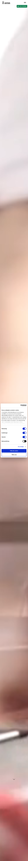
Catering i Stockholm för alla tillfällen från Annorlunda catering (6, 2)
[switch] (24, 433)
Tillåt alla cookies (14, 450)
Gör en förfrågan (22, 6)
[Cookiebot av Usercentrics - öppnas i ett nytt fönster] (20, 405)
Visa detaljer (21, 446)
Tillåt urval (14, 454)
